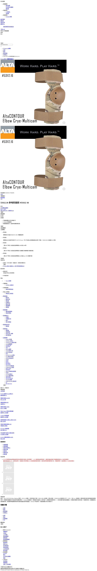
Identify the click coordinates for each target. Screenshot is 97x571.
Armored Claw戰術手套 (11, 342)
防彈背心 (8, 302)
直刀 (7, 320)
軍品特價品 (8, 313)
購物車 (2, 20)
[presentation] (48, 93)
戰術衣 (7, 297)
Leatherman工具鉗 (10, 367)
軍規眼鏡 (8, 332)
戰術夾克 (8, 299)
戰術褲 (7, 300)
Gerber (7, 359)
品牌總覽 (5, 337)
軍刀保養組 (8, 322)
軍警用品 (5, 328)
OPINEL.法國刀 (9, 340)
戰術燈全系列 (6, 324)
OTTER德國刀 (9, 374)
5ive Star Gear (9, 383)
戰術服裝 (5, 296)
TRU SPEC (8, 377)
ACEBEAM (8, 345)
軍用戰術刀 (5, 315)
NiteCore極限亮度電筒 (11, 371)
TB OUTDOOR (9, 378)
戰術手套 (8, 304)
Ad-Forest (8, 346)
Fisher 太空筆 (9, 339)
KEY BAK (8, 364)
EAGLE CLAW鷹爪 (10, 355)
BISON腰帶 (8, 349)
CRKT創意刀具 (9, 350)
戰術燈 (7, 326)
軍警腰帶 (8, 305)
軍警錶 (7, 330)
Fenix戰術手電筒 (9, 356)
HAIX (7, 361)
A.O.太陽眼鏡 (9, 344)
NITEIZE (8, 369)
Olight (7, 372)
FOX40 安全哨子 (10, 358)
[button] (48, 9)
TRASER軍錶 (9, 379)
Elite (7, 353)
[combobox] (48, 44)
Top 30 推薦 (8, 280)
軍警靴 (7, 307)
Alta (7, 347)
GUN (7, 360)
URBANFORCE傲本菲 (11, 381)
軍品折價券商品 (9, 289)
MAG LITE (8, 368)
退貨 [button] (8, 26)
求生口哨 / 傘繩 (9, 333)
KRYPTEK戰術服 (10, 365)
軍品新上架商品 (9, 293)
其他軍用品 (8, 335)
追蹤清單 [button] (5, 26)
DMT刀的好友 (9, 352)
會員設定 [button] (12, 26)
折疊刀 (7, 317)
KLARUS (8, 363)
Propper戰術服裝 (9, 375)
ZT (6, 382)
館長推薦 (5, 309)
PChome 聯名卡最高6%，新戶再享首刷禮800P (13, 266)
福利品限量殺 (9, 311)
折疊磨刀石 (8, 318)
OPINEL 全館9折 (10, 285)
